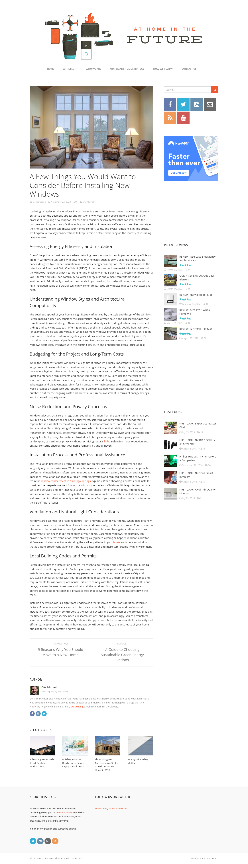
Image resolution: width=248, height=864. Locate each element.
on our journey (64, 812)
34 (209, 465)
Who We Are (93, 68)
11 (203, 448)
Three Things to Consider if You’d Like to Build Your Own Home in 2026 (106, 765)
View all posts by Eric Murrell (56, 691)
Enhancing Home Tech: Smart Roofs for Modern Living (42, 763)
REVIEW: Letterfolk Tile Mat (195, 329)
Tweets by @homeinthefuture (111, 808)
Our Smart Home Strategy (127, 68)
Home (50, 68)
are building (77, 706)
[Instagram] (38, 713)
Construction (39, 201)
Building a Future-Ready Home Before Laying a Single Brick (73, 763)
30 (204, 338)
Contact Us (189, 68)
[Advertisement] (191, 208)
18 (201, 432)
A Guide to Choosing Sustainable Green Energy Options (122, 654)
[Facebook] (32, 713)
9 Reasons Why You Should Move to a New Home (60, 652)
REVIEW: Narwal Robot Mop (196, 294)
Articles (68, 68)
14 (188, 269)
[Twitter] (44, 713)
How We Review (163, 68)
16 (188, 288)
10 (206, 303)
